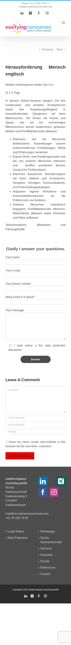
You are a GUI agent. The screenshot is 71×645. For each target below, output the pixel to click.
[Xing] (61, 481)
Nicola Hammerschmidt (51, 540)
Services (46, 548)
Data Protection (18, 537)
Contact (45, 573)
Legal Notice (16, 531)
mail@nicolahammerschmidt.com (35, 6)
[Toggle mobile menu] (64, 23)
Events (44, 561)
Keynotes (46, 554)
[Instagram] (53, 492)
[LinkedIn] (42, 481)
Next (60, 49)
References (47, 567)
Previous (47, 49)
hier (50, 84)
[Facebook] (42, 492)
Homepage (47, 531)
